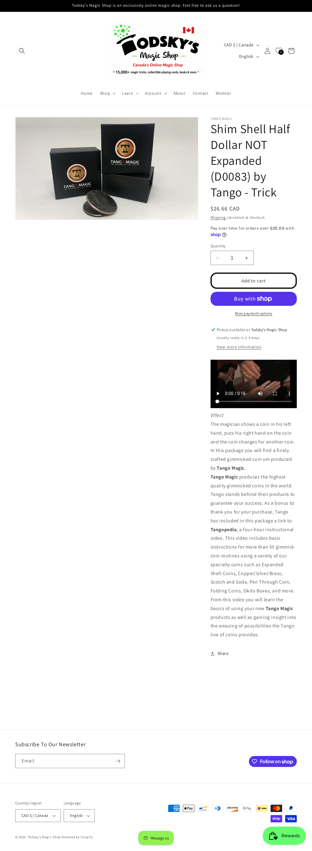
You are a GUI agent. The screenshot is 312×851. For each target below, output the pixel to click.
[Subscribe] (118, 761)
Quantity (218, 246)
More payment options (253, 313)
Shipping (218, 217)
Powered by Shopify (77, 837)
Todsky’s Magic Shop (44, 837)
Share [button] (223, 653)
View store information (239, 347)
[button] (22, 51)
